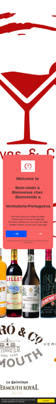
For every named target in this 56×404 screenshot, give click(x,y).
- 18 (40, 234)
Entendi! (46, 401)
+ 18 (16, 234)
